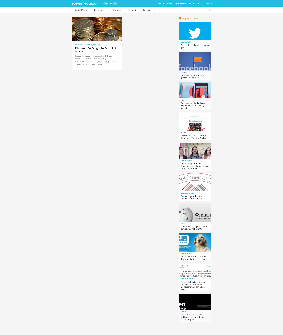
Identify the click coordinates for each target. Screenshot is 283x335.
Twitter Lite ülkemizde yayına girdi (195, 46)
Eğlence (146, 10)
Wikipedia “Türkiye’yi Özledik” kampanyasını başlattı (194, 227)
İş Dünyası (116, 10)
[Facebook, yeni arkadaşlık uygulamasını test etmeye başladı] (195, 96)
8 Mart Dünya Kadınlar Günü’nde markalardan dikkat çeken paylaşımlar (195, 166)
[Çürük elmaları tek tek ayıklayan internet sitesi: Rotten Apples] (195, 308)
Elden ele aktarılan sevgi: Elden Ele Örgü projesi (192, 197)
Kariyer (191, 3)
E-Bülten (200, 3)
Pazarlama (99, 10)
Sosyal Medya (81, 10)
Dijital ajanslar (180, 3)
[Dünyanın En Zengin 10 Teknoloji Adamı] (97, 29)
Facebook (184, 72)
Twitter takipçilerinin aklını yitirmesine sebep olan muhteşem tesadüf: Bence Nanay (194, 286)
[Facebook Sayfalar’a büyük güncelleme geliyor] (195, 66)
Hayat (82, 45)
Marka (189, 160)
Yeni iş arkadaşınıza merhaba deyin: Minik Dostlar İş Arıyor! (194, 257)
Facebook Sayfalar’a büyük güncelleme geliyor (193, 76)
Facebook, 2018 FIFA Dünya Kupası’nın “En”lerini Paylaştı (194, 136)
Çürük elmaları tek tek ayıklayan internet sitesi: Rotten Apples (192, 317)
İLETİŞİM (209, 3)
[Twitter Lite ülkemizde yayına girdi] (195, 36)
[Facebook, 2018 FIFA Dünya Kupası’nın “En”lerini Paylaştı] (195, 126)
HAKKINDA (161, 3)
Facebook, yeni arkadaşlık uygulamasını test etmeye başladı (193, 105)
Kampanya (190, 193)
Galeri (77, 45)
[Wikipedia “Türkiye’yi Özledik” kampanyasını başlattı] (195, 217)
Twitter (190, 42)
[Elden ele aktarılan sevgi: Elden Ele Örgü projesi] (195, 187)
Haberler (184, 42)
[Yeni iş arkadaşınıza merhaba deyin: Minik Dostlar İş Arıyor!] (195, 247)
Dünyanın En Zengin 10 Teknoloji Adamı (95, 49)
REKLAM (169, 3)
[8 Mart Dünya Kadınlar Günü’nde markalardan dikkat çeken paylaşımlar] (195, 157)
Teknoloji (131, 10)
